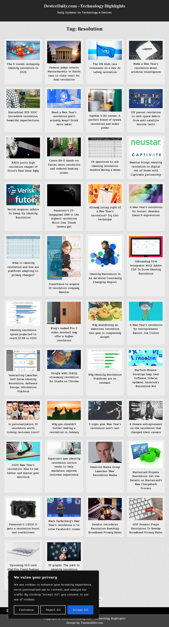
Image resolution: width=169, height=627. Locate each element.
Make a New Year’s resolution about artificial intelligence (146, 68)
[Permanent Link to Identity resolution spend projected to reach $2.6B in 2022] (23, 314)
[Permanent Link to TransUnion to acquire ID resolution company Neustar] (64, 258)
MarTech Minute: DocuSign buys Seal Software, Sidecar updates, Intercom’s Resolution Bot (146, 378)
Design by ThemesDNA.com (84, 623)
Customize (26, 610)
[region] (53, 594)
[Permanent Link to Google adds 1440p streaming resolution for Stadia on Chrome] (64, 359)
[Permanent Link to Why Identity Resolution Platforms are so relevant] (105, 360)
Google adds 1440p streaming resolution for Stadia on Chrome (64, 377)
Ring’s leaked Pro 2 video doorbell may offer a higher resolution (64, 334)
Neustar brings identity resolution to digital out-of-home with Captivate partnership (146, 168)
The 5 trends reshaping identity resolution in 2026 (23, 68)
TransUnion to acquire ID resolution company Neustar (64, 288)
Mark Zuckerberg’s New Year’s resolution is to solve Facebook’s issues (64, 525)
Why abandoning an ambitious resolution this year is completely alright (105, 331)
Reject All (53, 610)
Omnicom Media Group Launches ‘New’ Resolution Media (105, 471)
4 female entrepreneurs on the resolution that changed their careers (145, 428)
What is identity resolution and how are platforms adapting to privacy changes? (23, 269)
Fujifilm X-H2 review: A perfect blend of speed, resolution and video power (104, 122)
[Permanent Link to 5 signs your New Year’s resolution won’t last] (105, 410)
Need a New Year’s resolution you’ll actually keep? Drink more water (64, 118)
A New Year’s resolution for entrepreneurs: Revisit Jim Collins (145, 329)
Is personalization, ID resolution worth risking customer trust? (23, 428)
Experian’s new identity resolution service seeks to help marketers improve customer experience (64, 467)
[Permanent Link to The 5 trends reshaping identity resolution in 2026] (23, 50)
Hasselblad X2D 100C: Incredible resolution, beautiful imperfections (23, 116)
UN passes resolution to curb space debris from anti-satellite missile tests (146, 118)
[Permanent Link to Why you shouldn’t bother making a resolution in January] (64, 410)
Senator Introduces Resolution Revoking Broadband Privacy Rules (105, 528)
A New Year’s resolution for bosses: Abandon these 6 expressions (145, 211)
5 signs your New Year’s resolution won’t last (105, 426)
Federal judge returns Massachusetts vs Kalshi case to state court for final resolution (64, 74)
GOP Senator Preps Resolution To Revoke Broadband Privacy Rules (145, 528)
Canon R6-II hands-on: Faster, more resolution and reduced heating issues (64, 167)
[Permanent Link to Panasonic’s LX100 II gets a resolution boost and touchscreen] (23, 509)
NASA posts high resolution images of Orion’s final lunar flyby (23, 167)
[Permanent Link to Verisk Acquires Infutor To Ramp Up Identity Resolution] (23, 194)
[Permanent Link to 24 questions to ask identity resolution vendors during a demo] (105, 148)
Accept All (80, 610)
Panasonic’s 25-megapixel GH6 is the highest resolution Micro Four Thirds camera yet (64, 219)
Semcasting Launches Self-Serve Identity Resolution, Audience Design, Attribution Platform (23, 383)
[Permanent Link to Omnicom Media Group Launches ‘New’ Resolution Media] (105, 452)
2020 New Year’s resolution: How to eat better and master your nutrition (23, 471)
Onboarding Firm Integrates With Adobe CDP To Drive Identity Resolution (146, 267)
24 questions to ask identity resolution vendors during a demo (105, 166)
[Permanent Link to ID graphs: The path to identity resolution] (64, 551)
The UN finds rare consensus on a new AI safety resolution (104, 68)
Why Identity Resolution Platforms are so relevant (105, 379)
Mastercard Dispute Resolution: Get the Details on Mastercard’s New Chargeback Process (146, 480)
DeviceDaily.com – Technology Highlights (84, 6)
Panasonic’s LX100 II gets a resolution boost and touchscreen (23, 528)
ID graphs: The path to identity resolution (64, 567)
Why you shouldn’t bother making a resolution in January (64, 428)
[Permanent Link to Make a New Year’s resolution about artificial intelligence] (146, 50)
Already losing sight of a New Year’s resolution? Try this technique (105, 213)
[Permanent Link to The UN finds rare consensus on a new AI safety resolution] (105, 50)
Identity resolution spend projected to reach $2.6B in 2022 (23, 334)
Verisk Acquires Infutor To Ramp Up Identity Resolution (23, 213)
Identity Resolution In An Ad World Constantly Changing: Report (105, 278)
